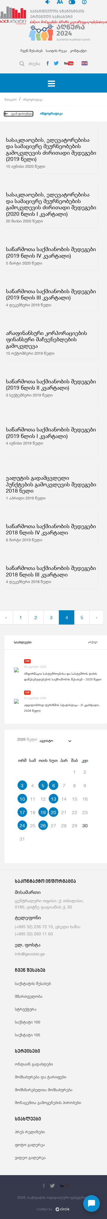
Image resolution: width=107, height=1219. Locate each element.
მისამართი (28, 892)
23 (85, 812)
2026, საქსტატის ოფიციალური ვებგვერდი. (53, 1197)
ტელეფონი (28, 917)
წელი (27, 739)
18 (32, 812)
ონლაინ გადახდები (34, 1064)
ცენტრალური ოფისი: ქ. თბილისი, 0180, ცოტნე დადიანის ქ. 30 (49, 903)
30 (85, 825)
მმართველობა (29, 996)
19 (43, 812)
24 (22, 825)
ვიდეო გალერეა (30, 1157)
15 (74, 799)
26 (43, 825)
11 (32, 799)
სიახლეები (23, 642)
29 (74, 825)
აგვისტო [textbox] (46, 741)
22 (74, 812)
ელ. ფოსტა (27, 945)
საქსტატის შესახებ (33, 983)
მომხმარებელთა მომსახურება (44, 1089)
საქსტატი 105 (27, 1034)
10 (22, 799)
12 (43, 799)
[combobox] (55, 741)
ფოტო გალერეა (30, 1144)
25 (32, 825)
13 (53, 799)
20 (53, 812)
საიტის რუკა (56, 50)
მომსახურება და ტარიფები (40, 1076)
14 (64, 799)
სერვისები (27, 1051)
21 (64, 812)
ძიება (34, 63)
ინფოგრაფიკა (33, 99)
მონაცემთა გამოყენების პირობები (48, 1102)
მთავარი (10, 99)
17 (22, 812)
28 (64, 825)
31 (22, 839)
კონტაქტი (78, 50)
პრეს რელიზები (30, 1131)
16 (85, 799)
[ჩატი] (91, 1203)
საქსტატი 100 (27, 1022)
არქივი (92, 642)
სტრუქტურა (26, 1009)
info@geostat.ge (30, 953)
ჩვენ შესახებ (32, 50)
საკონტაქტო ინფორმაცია (45, 882)
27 (53, 825)
